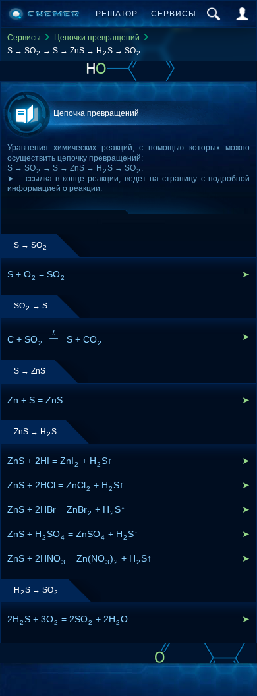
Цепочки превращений (97, 37)
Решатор (117, 13)
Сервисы (173, 13)
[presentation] (54, 339)
